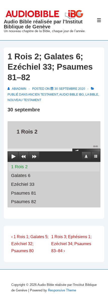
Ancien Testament (43, 94)
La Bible (91, 94)
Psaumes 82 (23, 201)
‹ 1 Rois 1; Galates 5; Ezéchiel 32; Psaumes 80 (29, 244)
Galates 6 (20, 175)
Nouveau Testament (24, 100)
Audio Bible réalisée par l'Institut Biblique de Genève (43, 24)
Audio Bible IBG (71, 94)
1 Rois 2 (19, 166)
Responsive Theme (62, 290)
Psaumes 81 (23, 193)
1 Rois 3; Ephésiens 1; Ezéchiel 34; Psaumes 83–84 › (71, 244)
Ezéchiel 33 (22, 184)
